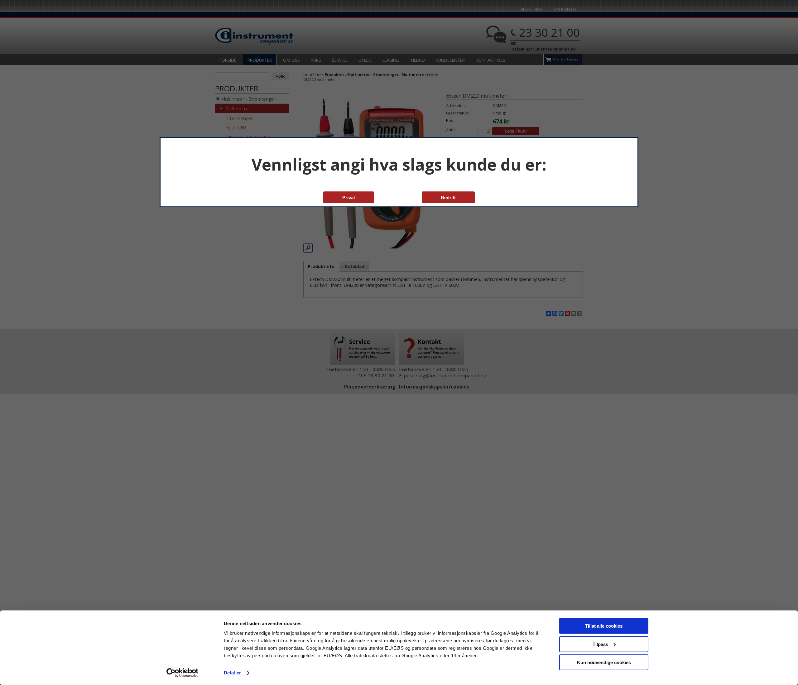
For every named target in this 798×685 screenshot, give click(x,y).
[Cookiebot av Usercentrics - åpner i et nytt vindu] (182, 673)
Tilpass (600, 644)
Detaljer (232, 672)
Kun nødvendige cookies (604, 662)
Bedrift (448, 197)
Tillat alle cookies (604, 626)
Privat (348, 197)
